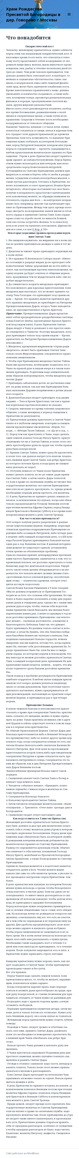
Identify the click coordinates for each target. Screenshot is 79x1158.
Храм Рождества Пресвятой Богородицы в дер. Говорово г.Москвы (33, 14)
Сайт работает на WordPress (22, 1153)
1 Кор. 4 (37, 229)
